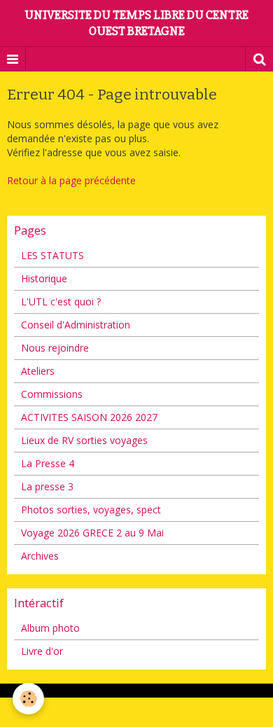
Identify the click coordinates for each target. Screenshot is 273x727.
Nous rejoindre (55, 347)
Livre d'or (42, 651)
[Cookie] (28, 698)
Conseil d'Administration (75, 324)
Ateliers (38, 371)
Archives (40, 555)
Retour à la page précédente (71, 180)
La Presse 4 (47, 463)
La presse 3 (47, 486)
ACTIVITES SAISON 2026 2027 (89, 417)
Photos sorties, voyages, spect (91, 509)
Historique (44, 278)
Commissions (52, 394)
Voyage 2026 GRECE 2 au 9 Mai (92, 532)
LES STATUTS (52, 255)
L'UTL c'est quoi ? (61, 301)
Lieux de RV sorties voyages (84, 440)
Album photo (50, 628)
